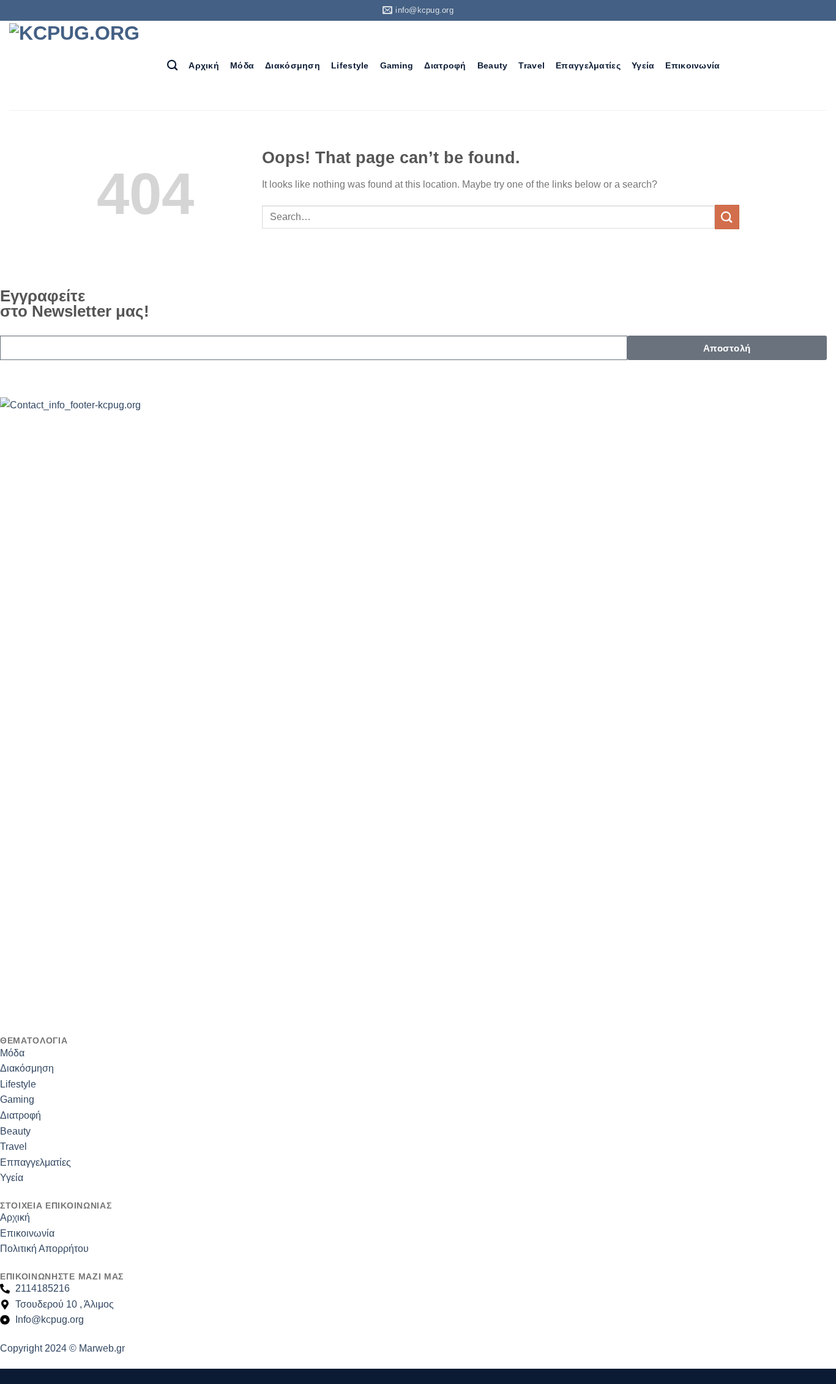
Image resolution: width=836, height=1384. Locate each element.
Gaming (397, 65)
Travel (531, 65)
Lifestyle (350, 65)
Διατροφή (445, 65)
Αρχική (203, 65)
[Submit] (727, 217)
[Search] (172, 65)
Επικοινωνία (692, 65)
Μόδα (242, 65)
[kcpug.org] (79, 65)
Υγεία (643, 65)
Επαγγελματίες (588, 65)
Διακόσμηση (292, 65)
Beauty (492, 65)
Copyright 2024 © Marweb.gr (62, 1348)
